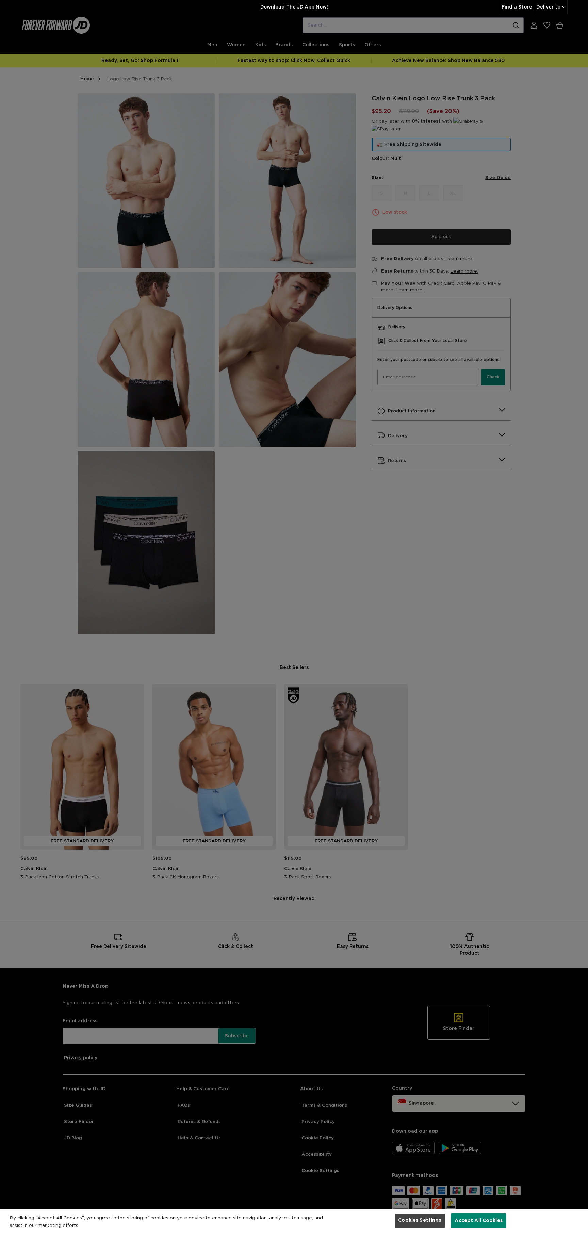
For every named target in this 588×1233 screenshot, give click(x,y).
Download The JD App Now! (294, 7)
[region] (294, 1221)
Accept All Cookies (479, 1220)
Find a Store (517, 7)
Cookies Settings (419, 1220)
